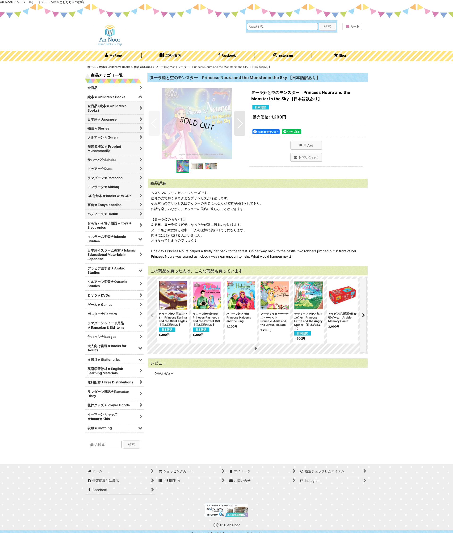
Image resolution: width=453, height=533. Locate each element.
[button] (154, 123)
